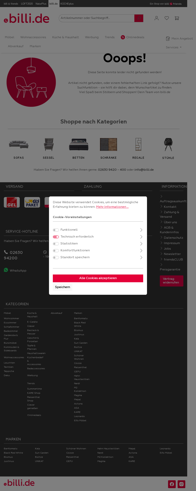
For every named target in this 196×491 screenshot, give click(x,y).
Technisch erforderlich (77, 236)
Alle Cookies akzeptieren (98, 278)
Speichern (62, 287)
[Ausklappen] (141, 229)
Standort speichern (75, 257)
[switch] (56, 229)
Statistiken (69, 243)
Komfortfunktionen (75, 250)
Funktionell (69, 229)
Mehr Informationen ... (112, 207)
